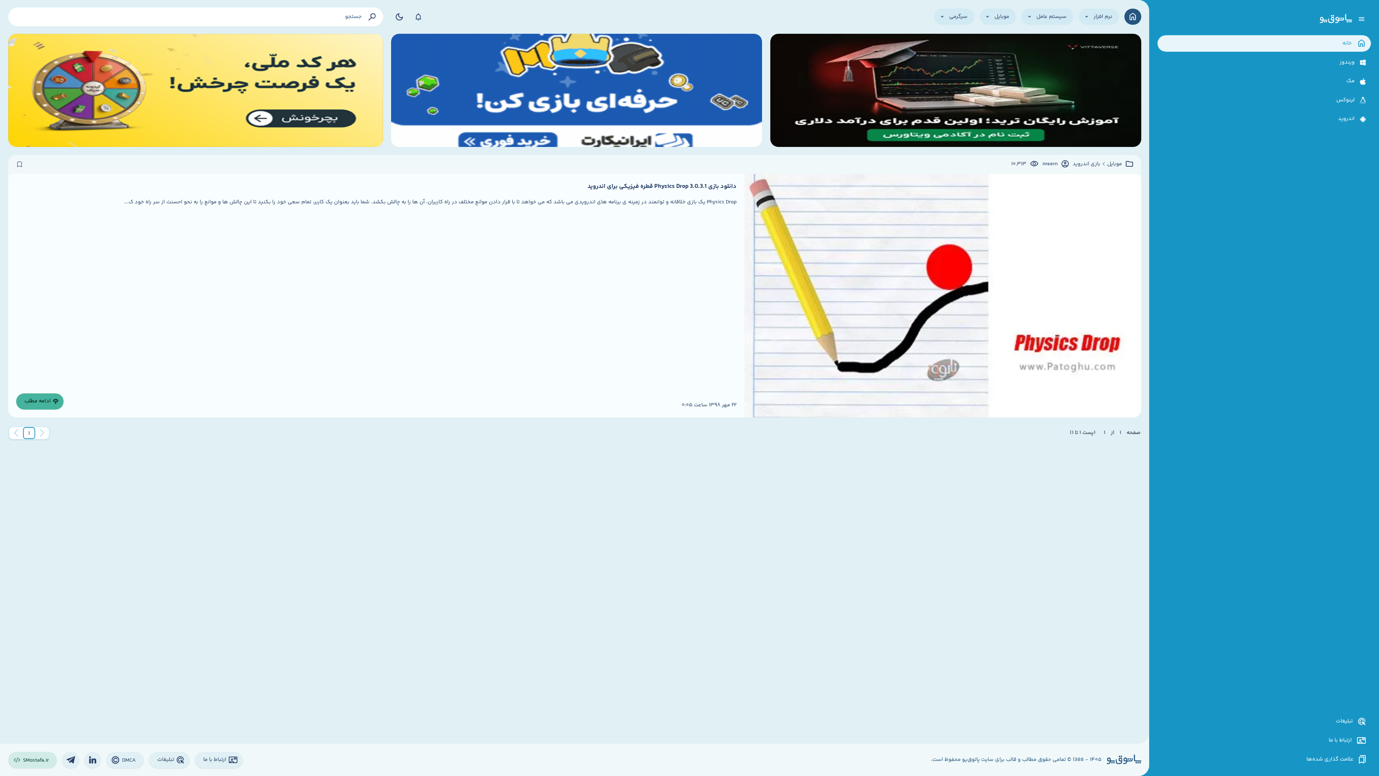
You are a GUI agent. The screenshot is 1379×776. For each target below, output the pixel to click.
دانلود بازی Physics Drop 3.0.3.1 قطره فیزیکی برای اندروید (662, 186)
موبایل (1114, 164)
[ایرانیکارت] (576, 90)
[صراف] (195, 90)
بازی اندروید (1086, 164)
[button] (29, 433)
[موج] (955, 90)
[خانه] (1132, 17)
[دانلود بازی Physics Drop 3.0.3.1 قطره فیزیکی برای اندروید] (942, 295)
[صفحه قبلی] (42, 433)
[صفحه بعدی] (16, 433)
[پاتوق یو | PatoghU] (1336, 19)
